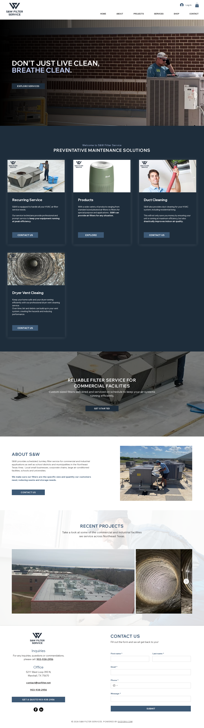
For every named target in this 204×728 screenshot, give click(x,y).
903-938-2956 (44, 659)
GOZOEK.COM (125, 721)
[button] (197, 5)
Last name (158, 653)
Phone (114, 680)
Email (114, 667)
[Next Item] (186, 581)
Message (116, 693)
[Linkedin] (41, 709)
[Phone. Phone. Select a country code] (115, 685)
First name (116, 653)
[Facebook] (36, 709)
